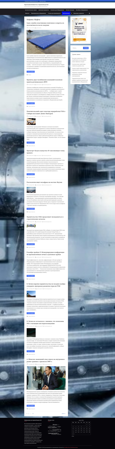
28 (84, 432)
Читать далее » (31, 72)
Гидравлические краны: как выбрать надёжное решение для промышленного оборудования (80, 80)
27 (81, 432)
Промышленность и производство (36, 4)
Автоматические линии (31, 10)
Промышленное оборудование (38, 13)
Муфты (29, 74)
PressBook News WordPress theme (71, 447)
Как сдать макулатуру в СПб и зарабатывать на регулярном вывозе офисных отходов (79, 60)
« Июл (73, 436)
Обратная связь (42, 1)
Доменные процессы (44, 10)
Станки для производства (54, 13)
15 (33, 413)
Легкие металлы (70, 10)
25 (75, 432)
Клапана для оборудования (57, 10)
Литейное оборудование (82, 10)
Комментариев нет (47, 84)
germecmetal (38, 27)
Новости (27, 13)
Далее (63, 413)
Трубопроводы (66, 13)
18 (75, 430)
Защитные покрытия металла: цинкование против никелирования (79, 74)
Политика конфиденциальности (31, 1)
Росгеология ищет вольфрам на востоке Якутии (44, 182)
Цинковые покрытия (78, 13)
